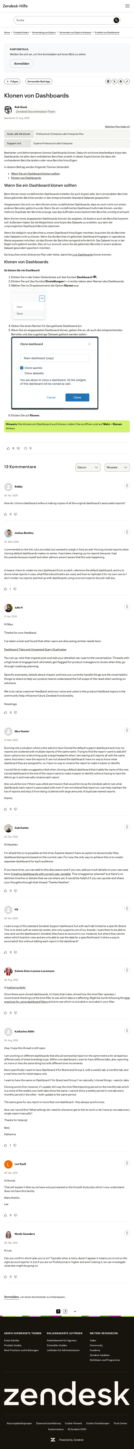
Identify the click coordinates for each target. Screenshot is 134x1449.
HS (16, 909)
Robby (19, 486)
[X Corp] (114, 81)
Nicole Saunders (25, 1234)
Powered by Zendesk (71, 1440)
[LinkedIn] (108, 81)
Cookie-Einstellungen (97, 1423)
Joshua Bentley (24, 533)
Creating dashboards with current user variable (41, 874)
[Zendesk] (67, 1393)
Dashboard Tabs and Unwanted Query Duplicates (35, 649)
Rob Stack (21, 107)
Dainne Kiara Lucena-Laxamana (34, 971)
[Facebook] (121, 81)
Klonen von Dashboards (26, 178)
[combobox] (87, 467)
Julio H (19, 607)
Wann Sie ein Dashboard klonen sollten (35, 174)
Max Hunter (22, 731)
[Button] (8, 448)
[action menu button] (127, 485)
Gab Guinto (22, 827)
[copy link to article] (127, 81)
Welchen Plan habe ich (117, 126)
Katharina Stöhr (16, 987)
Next (75, 1311)
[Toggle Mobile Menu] (127, 6)
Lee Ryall (20, 1164)
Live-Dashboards (82, 254)
